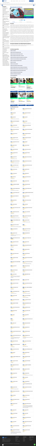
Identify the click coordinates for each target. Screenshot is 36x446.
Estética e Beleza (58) (5, 30)
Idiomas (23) (4, 39)
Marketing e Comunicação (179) (6, 44)
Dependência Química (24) (6, 21)
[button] (2, 444)
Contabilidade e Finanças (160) (5, 19)
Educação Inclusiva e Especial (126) (6, 27)
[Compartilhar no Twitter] (23, 20)
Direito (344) (4, 22)
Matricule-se (13, 91)
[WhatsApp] (34, 444)
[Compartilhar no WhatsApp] (19, 20)
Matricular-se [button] (28, 17)
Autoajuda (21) (4, 9)
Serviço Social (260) (5, 60)
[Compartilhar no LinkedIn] (24, 20)
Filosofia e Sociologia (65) (6, 32)
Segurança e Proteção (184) (6, 59)
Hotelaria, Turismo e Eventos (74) (6, 38)
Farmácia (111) (4, 31)
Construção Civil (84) (5, 18)
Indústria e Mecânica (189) (6, 40)
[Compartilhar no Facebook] (21, 20)
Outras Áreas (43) (5, 50)
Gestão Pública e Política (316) (6, 36)
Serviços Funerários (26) (5, 61)
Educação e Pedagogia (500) (6, 23)
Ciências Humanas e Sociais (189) (6, 14)
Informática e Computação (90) (6, 42)
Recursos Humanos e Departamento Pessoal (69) (6, 55)
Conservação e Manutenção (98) (6, 16)
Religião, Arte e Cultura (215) (6, 56)
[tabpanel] (22, 228)
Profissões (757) (4, 51)
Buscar (32, 2)
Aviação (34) (4, 10)
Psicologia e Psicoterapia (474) (5, 53)
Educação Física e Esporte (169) (6, 25)
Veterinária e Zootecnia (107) (6, 65)
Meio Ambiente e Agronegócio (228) (6, 46)
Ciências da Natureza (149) (6, 11)
